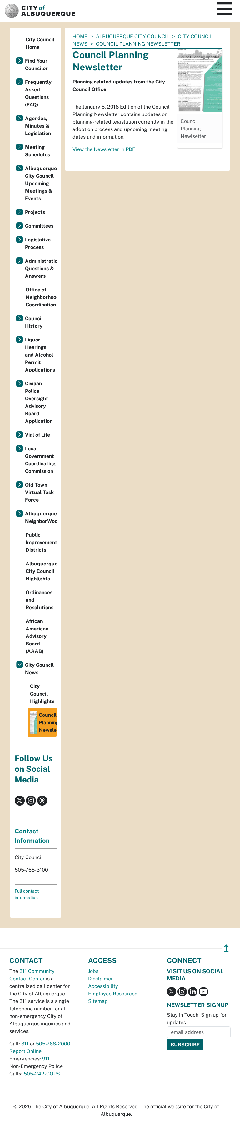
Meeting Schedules (37, 151)
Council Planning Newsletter (48, 722)
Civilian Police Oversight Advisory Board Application (38, 402)
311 (25, 1044)
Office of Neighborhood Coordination (41, 297)
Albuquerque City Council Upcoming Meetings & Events (41, 183)
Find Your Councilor (36, 64)
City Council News (39, 668)
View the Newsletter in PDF (103, 149)
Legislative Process (38, 243)
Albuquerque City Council (132, 36)
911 (46, 1059)
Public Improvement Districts (41, 542)
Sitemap (98, 1001)
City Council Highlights (42, 693)
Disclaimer (100, 979)
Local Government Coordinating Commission (40, 460)
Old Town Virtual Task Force (39, 492)
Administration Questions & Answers (41, 268)
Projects (35, 212)
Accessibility (103, 986)
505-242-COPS (42, 1074)
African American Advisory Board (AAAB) (37, 636)
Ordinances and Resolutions (39, 599)
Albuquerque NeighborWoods (41, 517)
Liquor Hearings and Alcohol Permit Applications (40, 355)
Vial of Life (37, 435)
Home (80, 36)
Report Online (25, 1051)
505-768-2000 (53, 1044)
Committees (39, 226)
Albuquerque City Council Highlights (41, 571)
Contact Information (32, 835)
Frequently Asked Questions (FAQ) (38, 93)
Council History (34, 322)
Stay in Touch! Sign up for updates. (197, 1018)
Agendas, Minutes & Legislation (38, 125)
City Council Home (40, 43)
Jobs (93, 971)
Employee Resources (112, 994)
